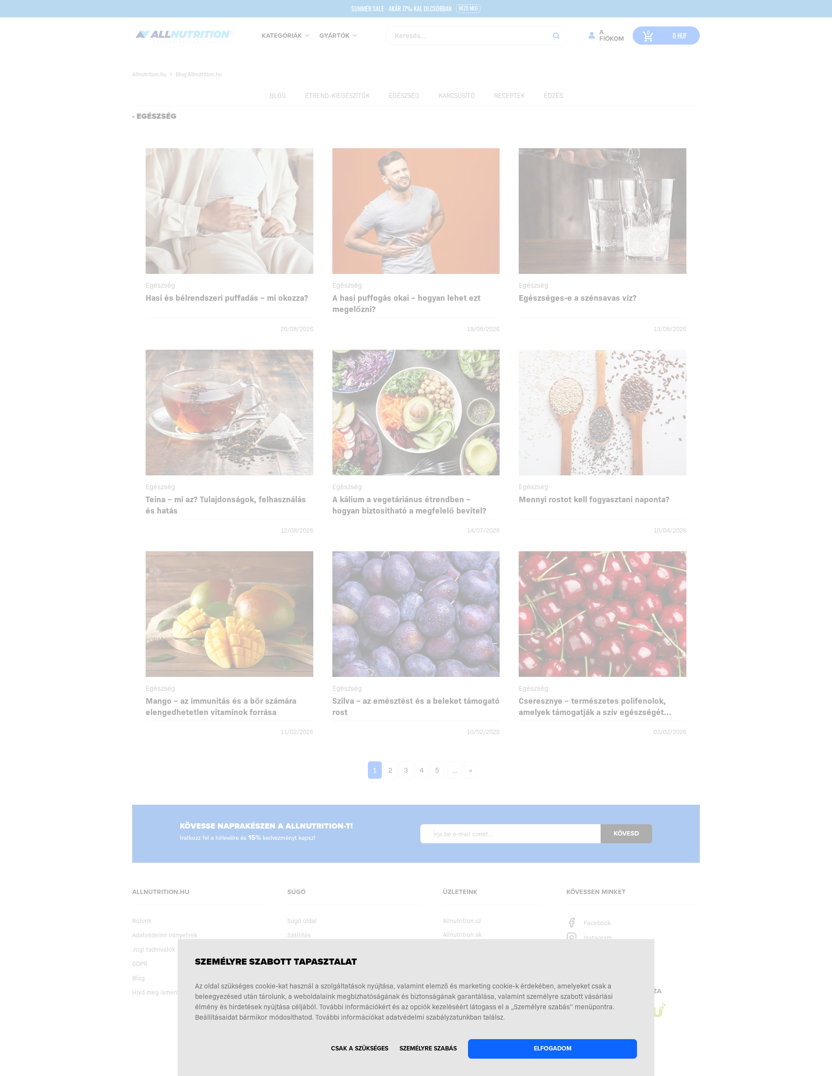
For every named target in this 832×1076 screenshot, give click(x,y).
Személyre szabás (428, 1048)
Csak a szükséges (359, 1048)
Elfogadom (553, 1048)
